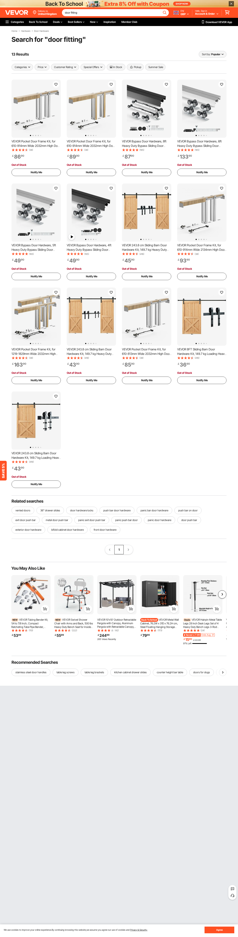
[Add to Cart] (45, 609)
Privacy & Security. (138, 929)
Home (14, 31)
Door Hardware (41, 31)
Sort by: (206, 54)
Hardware (25, 31)
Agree (219, 929)
